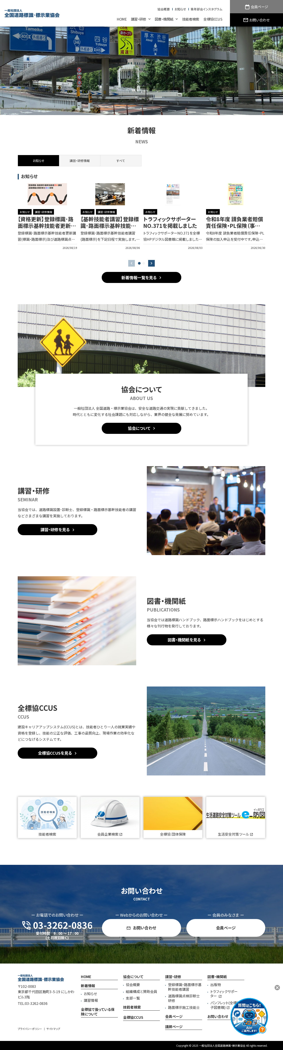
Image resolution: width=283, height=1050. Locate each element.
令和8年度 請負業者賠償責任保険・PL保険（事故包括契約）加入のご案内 (234, 225)
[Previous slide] (131, 263)
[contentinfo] (141, 1006)
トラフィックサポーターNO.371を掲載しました (170, 222)
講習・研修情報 (43, 212)
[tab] (79, 160)
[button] (139, 263)
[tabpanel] (141, 216)
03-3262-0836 (36, 1003)
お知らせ (25, 212)
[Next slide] (151, 263)
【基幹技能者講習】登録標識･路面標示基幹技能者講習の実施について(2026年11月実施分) (109, 229)
